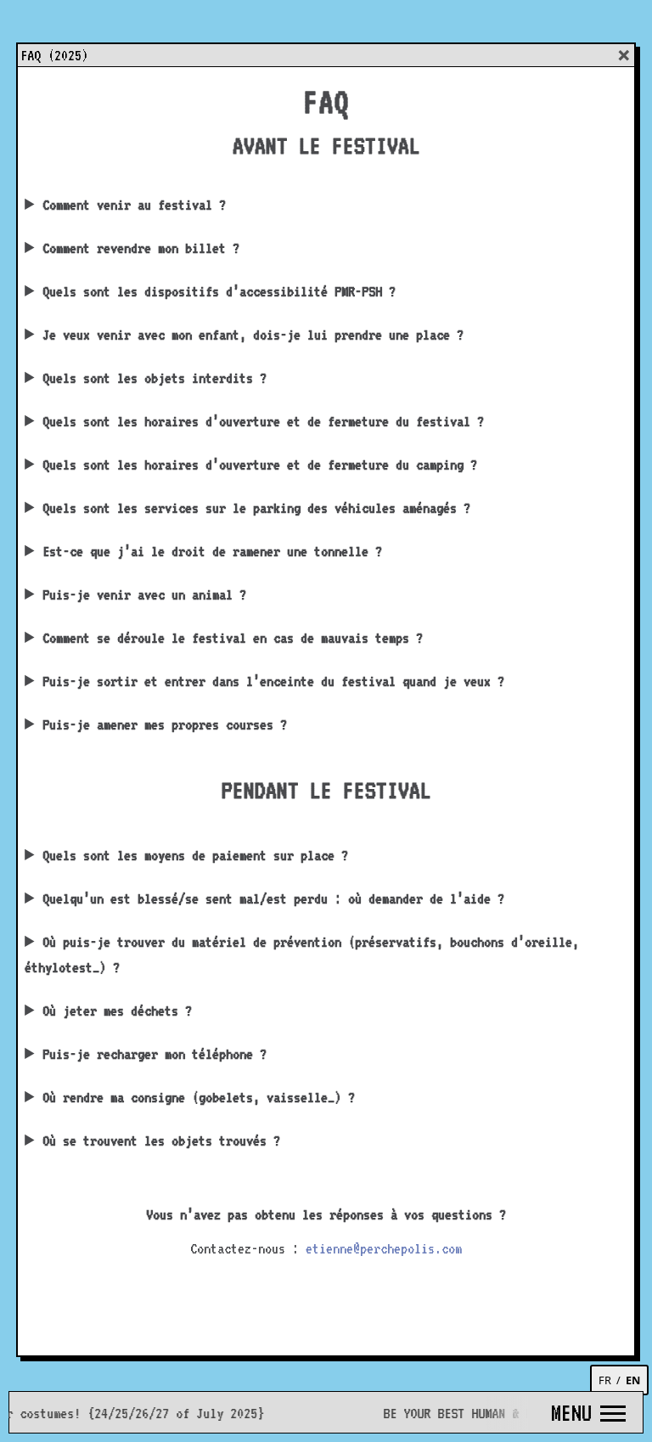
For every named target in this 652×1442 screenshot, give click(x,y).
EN (633, 1380)
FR (605, 1380)
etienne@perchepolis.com (384, 1248)
